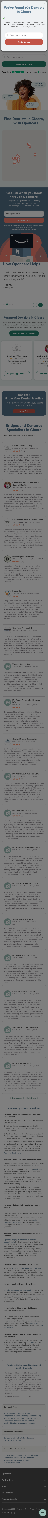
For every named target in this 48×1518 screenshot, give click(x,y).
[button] (24, 42)
